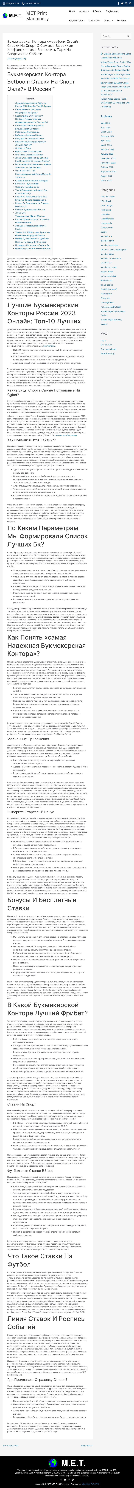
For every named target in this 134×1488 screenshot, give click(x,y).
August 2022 (106, 176)
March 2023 (106, 145)
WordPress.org (108, 353)
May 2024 (105, 123)
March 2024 (106, 132)
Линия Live (20, 213)
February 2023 (107, 149)
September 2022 (108, 171)
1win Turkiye (106, 205)
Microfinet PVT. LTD (90, 1484)
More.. (107, 20)
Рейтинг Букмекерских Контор (30, 209)
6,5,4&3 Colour (76, 20)
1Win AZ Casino (108, 196)
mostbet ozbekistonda (111, 258)
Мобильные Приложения (27, 132)
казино (104, 324)
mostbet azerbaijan (109, 245)
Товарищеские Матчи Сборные (30, 216)
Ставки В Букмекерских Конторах (31, 180)
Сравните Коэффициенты (27, 187)
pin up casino (107, 285)
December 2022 (108, 158)
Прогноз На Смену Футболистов (30, 242)
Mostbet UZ (106, 262)
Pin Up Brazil (107, 280)
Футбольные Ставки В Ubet (28, 151)
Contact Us (94, 20)
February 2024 (107, 136)
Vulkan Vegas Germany (111, 319)
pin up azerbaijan (108, 276)
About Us (84, 11)
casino (104, 232)
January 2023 (107, 154)
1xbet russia (106, 223)
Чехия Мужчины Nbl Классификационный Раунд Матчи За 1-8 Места (33, 174)
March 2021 (106, 180)
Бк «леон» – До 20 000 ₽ (26, 183)
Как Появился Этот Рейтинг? (29, 116)
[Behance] (130, 3)
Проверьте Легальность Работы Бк (32, 245)
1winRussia (106, 210)
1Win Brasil (106, 201)
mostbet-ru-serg (108, 267)
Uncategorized (15, 58)
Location (121, 20)
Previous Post (10, 1445)
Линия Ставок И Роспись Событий (31, 158)
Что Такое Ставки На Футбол (29, 154)
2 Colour (97, 11)
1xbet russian (107, 227)
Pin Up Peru (106, 293)
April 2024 (105, 127)
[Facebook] (118, 3)
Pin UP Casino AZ (109, 289)
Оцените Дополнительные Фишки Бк (33, 248)
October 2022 (107, 167)
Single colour (112, 11)
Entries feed (106, 344)
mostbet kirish (107, 254)
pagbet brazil (107, 271)
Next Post (87, 1445)
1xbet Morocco (107, 218)
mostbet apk (106, 236)
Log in (103, 340)
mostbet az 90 (107, 241)
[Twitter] (122, 3)
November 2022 (108, 163)
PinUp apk (105, 298)
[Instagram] (126, 3)
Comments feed (108, 349)
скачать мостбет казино (66, 435)
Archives (106, 116)
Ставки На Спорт (23, 148)
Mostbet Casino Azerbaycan (114, 249)
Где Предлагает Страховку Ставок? (32, 161)
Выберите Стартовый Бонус (28, 135)
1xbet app (105, 214)
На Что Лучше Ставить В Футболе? (32, 238)
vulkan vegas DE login (111, 307)
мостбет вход (49, 346)
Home (72, 11)
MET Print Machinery (37, 15)
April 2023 (105, 140)
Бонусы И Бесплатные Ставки (29, 138)
